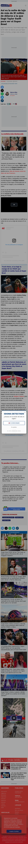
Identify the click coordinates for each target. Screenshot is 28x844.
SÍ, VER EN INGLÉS (14, 423)
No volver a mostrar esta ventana (14, 430)
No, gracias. (14, 427)
